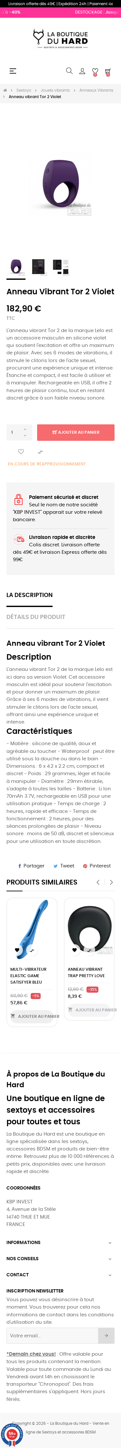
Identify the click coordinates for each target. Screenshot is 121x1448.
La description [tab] (29, 595)
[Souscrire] (106, 1336)
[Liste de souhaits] (21, 452)
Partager (34, 866)
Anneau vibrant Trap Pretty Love (86, 972)
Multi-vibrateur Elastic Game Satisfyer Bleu (28, 976)
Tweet (67, 866)
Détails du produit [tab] (35, 617)
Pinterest (100, 866)
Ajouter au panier (78, 432)
